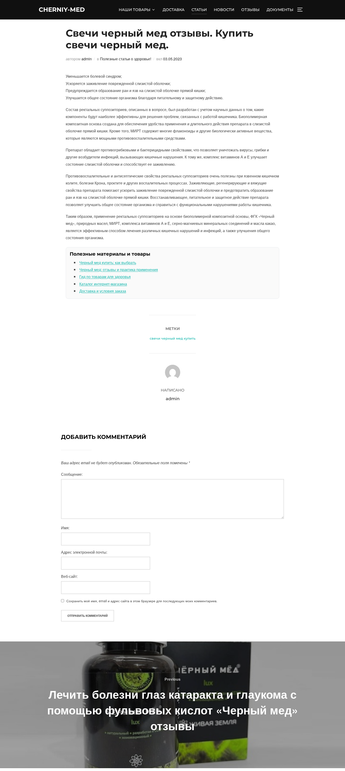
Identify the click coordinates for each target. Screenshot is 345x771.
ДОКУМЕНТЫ (280, 10)
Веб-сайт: (69, 576)
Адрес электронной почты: (84, 552)
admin (86, 58)
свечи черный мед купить (173, 338)
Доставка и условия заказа (102, 291)
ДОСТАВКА (173, 10)
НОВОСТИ (224, 10)
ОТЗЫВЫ (250, 10)
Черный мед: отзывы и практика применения (118, 269)
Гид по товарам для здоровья (105, 276)
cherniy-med (62, 9)
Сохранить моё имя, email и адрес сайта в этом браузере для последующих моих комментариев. (141, 600)
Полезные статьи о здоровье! (125, 58)
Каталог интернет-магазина (103, 284)
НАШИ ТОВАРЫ (134, 10)
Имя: (65, 527)
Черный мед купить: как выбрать (107, 262)
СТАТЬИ (199, 10)
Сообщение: (72, 474)
